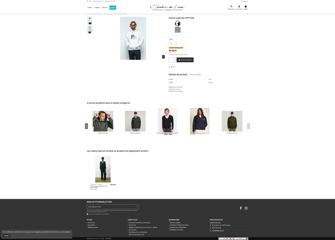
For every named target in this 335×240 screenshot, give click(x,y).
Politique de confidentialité (178, 227)
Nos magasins (244, 1)
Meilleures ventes (93, 227)
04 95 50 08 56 (216, 228)
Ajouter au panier (186, 60)
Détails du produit (178, 75)
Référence (172, 87)
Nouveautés (91, 225)
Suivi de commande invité (136, 234)
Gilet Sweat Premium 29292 (92, 138)
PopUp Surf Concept (110, 1)
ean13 (171, 91)
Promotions (91, 222)
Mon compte (133, 230)
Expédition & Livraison (176, 230)
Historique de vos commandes (138, 232)
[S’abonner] (137, 206)
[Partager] (169, 67)
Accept (6, 235)
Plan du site (132, 225)
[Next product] (247, 14)
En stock (172, 89)
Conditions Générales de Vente (179, 225)
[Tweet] (171, 67)
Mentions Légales (175, 222)
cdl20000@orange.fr (218, 231)
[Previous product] (246, 14)
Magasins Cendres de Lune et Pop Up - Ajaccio (143, 227)
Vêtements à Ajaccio (98, 1)
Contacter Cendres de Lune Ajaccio (139, 222)
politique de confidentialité (102, 214)
